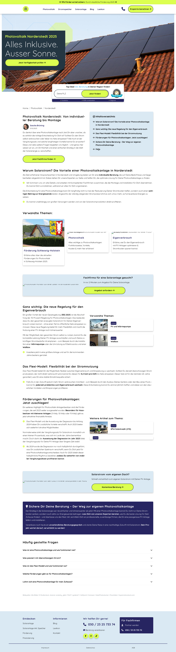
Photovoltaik (49, 9)
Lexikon (101, 9)
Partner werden (132, 625)
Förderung (27, 633)
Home (25, 108)
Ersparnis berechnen (140, 9)
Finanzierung (28, 638)
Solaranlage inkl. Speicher (34, 628)
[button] (88, 550)
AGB (133, 648)
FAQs (98, 149)
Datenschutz (90, 648)
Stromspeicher (65, 9)
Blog (92, 9)
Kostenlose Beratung (112, 487)
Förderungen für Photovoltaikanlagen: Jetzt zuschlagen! (122, 137)
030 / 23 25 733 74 (101, 624)
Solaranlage (80, 9)
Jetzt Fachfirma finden (43, 159)
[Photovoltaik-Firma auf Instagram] (91, 636)
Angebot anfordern (103, 290)
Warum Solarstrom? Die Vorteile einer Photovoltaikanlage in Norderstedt (122, 123)
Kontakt (56, 633)
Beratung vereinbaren (95, 630)
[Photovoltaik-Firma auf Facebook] (86, 636)
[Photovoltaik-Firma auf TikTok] (96, 636)
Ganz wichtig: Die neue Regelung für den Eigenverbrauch (121, 129)
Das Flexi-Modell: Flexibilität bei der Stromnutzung (119, 133)
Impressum (45, 648)
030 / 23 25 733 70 (133, 630)
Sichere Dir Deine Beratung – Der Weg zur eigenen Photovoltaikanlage (118, 143)
